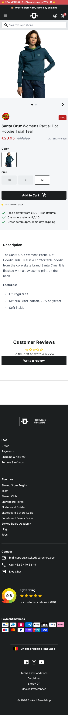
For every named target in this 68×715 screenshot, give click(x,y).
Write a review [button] (34, 361)
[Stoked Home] (34, 15)
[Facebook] (26, 661)
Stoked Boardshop (39, 700)
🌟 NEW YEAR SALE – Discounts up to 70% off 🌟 (28, 2)
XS (9, 180)
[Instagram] (34, 661)
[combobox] (34, 25)
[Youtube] (41, 661)
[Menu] (5, 15)
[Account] (55, 15)
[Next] (62, 104)
